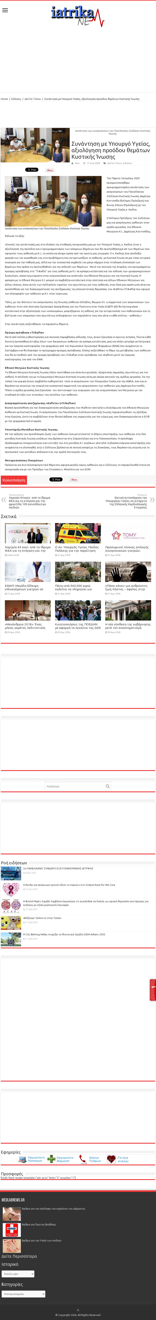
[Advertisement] (78, 59)
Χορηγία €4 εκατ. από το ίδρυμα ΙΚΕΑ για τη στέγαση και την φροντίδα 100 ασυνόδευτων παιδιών (29, 501)
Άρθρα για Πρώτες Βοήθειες (39, 1224)
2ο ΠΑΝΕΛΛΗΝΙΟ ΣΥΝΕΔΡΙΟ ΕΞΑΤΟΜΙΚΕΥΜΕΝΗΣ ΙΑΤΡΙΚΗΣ (58, 868)
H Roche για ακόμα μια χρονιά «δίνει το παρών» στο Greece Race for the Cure (69, 884)
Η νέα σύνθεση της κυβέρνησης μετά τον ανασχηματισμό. (128, 626)
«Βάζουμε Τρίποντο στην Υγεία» (42, 917)
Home (4, 98)
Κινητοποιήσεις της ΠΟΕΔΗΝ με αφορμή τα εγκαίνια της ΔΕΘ (78, 626)
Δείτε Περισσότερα (19, 1256)
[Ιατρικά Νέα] (78, 15)
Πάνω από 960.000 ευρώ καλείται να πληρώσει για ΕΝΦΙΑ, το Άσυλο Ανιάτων (74, 589)
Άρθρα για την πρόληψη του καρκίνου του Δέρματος (53, 1208)
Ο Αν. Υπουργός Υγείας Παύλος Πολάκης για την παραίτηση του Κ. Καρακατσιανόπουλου (77, 550)
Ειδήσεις (16, 98)
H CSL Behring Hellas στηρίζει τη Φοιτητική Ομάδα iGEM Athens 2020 (64, 934)
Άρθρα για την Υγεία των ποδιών (42, 1240)
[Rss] (78, 1310)
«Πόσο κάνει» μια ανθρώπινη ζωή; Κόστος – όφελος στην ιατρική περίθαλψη (126, 589)
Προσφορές (12, 1173)
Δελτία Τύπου (33, 98)
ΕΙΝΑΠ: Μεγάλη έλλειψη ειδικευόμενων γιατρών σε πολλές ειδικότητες (24, 589)
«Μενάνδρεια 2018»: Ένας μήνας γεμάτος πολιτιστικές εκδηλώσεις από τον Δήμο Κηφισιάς (25, 629)
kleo (77, 163)
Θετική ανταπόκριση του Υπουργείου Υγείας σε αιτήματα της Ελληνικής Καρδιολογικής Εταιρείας (126, 501)
